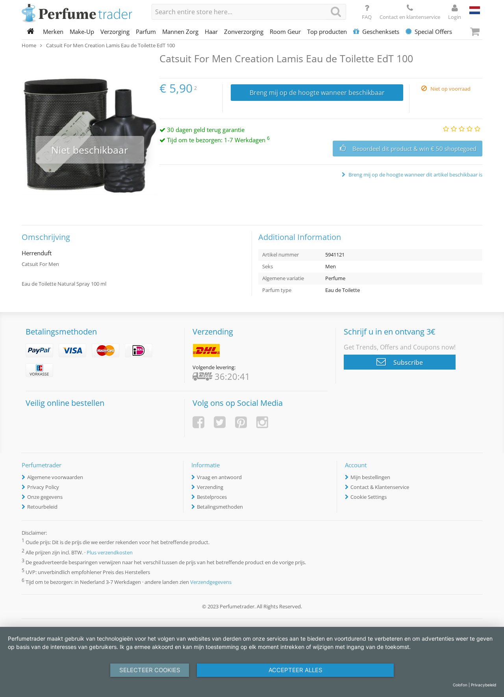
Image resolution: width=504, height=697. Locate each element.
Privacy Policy (43, 487)
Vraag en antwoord (219, 477)
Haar (211, 31)
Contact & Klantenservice (379, 487)
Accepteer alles (295, 670)
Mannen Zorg (180, 31)
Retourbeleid (42, 506)
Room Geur (285, 31)
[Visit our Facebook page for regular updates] (198, 422)
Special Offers (433, 31)
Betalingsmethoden (220, 506)
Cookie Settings (368, 496)
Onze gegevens (45, 496)
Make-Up (82, 31)
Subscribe (407, 362)
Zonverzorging (243, 31)
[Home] (31, 31)
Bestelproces (212, 496)
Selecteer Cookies (149, 670)
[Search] (336, 11)
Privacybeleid (483, 684)
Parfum (146, 31)
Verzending (210, 487)
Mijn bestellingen (370, 477)
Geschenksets (380, 31)
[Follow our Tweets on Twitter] (220, 422)
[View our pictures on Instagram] (262, 422)
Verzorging (115, 31)
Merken (53, 31)
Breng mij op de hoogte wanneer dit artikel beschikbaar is (414, 174)
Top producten (327, 31)
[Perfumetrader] (81, 14)
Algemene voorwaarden (55, 477)
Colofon (460, 684)
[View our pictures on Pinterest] (241, 422)
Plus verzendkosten (110, 552)
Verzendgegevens (211, 581)
